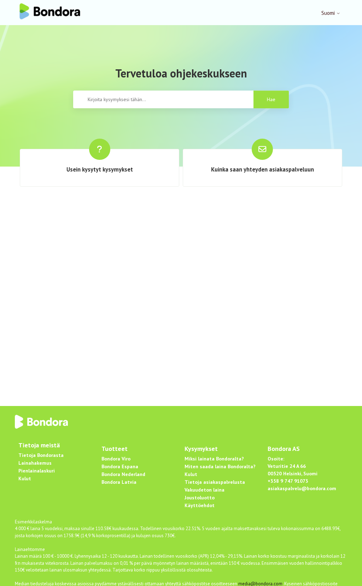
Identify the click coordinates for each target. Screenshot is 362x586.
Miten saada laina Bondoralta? (220, 466)
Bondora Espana (119, 466)
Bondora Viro (115, 459)
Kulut (24, 478)
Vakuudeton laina (204, 490)
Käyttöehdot (200, 505)
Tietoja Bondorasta (41, 455)
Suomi (328, 13)
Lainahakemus (35, 463)
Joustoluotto (200, 497)
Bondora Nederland (123, 474)
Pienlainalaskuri (36, 471)
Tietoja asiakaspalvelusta (215, 482)
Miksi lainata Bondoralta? (214, 459)
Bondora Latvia (118, 482)
